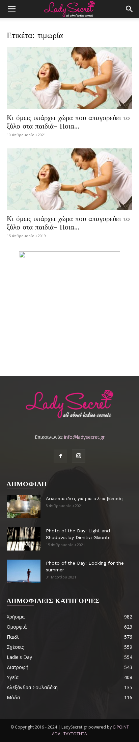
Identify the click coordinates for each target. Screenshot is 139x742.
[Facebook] (60, 456)
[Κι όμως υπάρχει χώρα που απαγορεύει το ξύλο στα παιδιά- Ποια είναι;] (69, 78)
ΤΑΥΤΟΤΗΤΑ (75, 734)
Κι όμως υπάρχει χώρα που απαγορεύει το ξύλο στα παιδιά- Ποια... (68, 121)
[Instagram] (78, 456)
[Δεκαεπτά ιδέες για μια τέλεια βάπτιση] (23, 506)
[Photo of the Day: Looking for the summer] (23, 571)
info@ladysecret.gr (84, 437)
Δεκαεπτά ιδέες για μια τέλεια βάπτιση (84, 498)
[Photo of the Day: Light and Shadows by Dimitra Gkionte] (23, 539)
